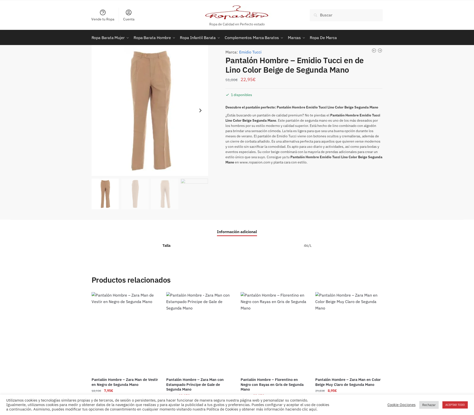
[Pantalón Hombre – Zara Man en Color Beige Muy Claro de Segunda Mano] (348, 333)
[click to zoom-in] (150, 110)
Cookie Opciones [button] (401, 405)
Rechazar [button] (429, 405)
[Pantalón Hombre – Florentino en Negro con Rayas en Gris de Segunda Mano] (274, 333)
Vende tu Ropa (102, 19)
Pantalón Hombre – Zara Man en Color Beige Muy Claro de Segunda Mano (348, 382)
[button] (200, 110)
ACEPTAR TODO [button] (455, 405)
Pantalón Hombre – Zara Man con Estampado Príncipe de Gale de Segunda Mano (195, 384)
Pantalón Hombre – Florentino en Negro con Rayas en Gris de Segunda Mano (272, 384)
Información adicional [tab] (237, 231)
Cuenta (128, 19)
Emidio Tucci (250, 52)
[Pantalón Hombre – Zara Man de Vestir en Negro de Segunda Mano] (125, 333)
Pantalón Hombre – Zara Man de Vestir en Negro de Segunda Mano (125, 382)
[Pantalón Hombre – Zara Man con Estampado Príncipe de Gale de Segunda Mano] (199, 333)
